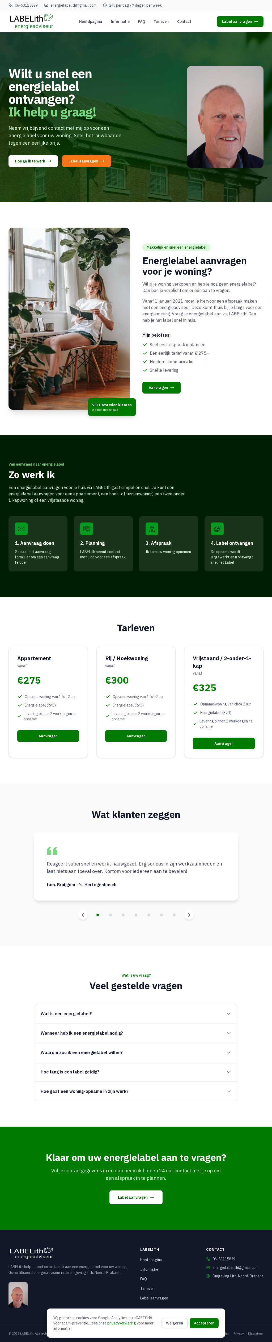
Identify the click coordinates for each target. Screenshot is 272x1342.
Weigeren (174, 1323)
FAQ (141, 21)
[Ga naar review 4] (136, 915)
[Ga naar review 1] (98, 915)
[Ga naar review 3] (123, 915)
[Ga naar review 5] (149, 915)
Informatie (120, 21)
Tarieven (161, 21)
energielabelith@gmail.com (73, 5)
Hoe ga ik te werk (30, 161)
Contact (184, 21)
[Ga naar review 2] (110, 915)
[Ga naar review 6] (161, 915)
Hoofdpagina (90, 21)
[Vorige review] (83, 915)
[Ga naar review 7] (174, 915)
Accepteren (204, 1323)
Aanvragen (158, 387)
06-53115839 (26, 5)
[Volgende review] (189, 915)
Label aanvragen (237, 21)
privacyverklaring (121, 1323)
